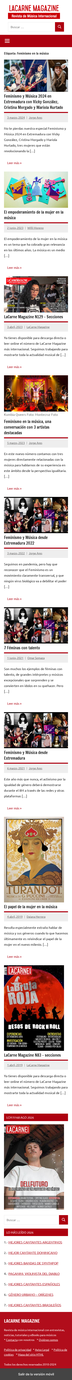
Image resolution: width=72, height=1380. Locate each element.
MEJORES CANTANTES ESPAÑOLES (34, 1284)
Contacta (12, 1340)
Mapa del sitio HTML (31, 1354)
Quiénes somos (48, 1340)
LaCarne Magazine (38, 327)
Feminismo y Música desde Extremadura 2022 (26, 540)
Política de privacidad (17, 1349)
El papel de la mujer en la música (30, 907)
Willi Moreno (35, 228)
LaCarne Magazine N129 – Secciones (33, 317)
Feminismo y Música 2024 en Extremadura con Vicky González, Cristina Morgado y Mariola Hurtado (33, 101)
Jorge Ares (35, 117)
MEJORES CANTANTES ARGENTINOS (35, 1242)
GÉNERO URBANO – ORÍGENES (30, 1294)
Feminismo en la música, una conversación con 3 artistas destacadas (27, 427)
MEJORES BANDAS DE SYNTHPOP (33, 1263)
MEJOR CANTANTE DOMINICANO (32, 1253)
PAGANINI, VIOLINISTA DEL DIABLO (34, 1273)
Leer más (13, 163)
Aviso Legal (42, 1349)
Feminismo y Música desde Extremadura (26, 755)
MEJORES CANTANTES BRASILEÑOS (34, 1305)
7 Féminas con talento (22, 648)
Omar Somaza (36, 658)
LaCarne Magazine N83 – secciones (32, 1055)
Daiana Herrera (36, 916)
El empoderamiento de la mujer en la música (33, 215)
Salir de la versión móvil (36, 1374)
